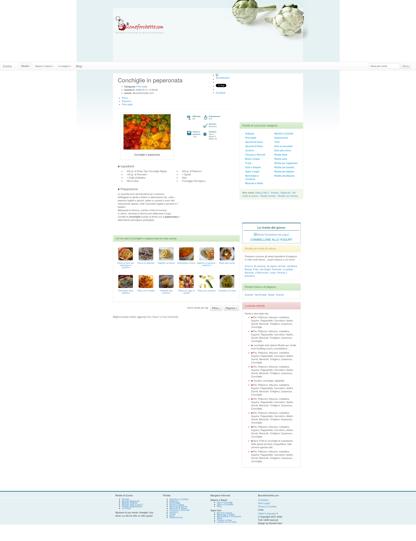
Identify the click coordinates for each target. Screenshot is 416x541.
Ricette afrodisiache (284, 175)
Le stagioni (64, 66)
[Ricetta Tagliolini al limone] (166, 253)
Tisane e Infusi (224, 520)
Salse (220, 518)
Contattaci (263, 500)
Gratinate (277, 269)
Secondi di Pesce (254, 146)
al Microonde (261, 272)
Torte (277, 141)
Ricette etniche (268, 195)
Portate (275, 192)
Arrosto (282, 266)
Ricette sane (280, 158)
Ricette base (280, 154)
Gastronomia (281, 137)
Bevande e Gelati (254, 183)
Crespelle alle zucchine (166, 291)
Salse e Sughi (252, 171)
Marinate (249, 272)
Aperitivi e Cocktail (283, 133)
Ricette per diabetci (284, 171)
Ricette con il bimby (288, 195)
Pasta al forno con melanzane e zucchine (125, 265)
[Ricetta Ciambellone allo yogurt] (271, 234)
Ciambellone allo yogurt (271, 239)
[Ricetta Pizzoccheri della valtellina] (125, 281)
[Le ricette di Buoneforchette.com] (208, 12)
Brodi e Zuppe (252, 158)
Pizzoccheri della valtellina (125, 291)
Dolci (172, 515)
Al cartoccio (260, 266)
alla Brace (292, 266)
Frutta (248, 163)
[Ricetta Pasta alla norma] (227, 253)
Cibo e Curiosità (225, 504)
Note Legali (264, 503)
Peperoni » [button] (231, 308)
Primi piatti (250, 137)
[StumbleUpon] (217, 74)
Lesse (273, 272)
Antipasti (249, 133)
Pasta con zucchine (206, 290)
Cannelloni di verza (227, 290)
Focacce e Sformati (255, 154)
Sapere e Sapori (43, 66)
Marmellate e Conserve (252, 177)
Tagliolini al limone (166, 262)
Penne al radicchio (145, 262)
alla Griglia (265, 269)
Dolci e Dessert (253, 167)
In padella (288, 269)
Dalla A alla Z (262, 192)
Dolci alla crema (282, 150)
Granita (280, 294)
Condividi (220, 92)
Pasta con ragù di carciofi (186, 291)
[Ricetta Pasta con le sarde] (146, 281)
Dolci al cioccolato (283, 146)
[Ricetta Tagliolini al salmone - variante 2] (206, 253)
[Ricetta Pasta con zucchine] (206, 281)
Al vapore (272, 266)
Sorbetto (249, 294)
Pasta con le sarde (145, 290)
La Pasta (126, 508)
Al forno (249, 266)
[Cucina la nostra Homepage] (16, 64)
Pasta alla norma (227, 262)
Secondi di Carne (254, 141)
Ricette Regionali (130, 501)
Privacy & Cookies (267, 506)
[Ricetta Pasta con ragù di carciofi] (186, 281)
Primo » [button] (216, 308)
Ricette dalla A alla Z (132, 504)
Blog (219, 506)
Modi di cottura (224, 512)
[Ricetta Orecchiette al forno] (186, 253)
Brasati (248, 269)
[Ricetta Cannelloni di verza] (227, 281)
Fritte (256, 269)
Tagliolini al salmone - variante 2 (207, 264)
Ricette (25, 66)
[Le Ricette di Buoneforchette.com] (139, 23)
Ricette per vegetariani (286, 163)
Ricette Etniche (129, 502)
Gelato (271, 294)
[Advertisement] (240, 39)
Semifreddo (261, 294)
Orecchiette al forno (186, 262)
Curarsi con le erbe (227, 521)
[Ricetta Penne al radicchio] (146, 253)
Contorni (249, 150)
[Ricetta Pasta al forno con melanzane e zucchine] (125, 253)
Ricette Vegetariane (132, 506)
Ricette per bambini (284, 167)
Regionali (285, 192)
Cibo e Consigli (224, 502)
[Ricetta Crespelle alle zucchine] (166, 281)
